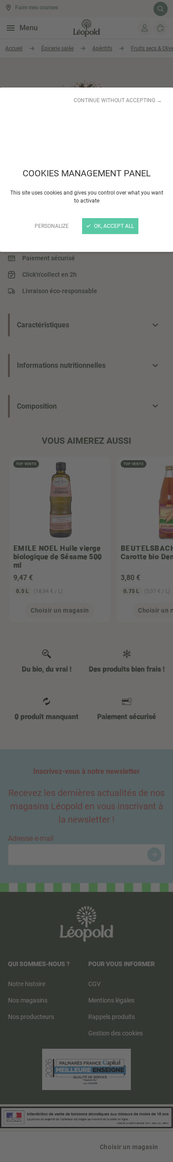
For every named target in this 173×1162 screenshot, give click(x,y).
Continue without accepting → (118, 100)
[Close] (86, 581)
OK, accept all (113, 226)
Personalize (52, 226)
